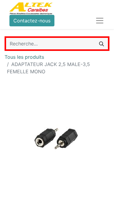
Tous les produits (24, 57)
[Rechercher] (101, 43)
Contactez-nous (31, 21)
